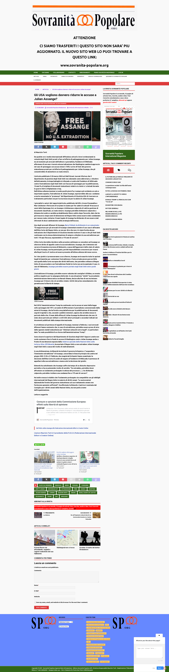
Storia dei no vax (113, 296)
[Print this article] (79, 147)
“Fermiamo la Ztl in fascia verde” (95, 650)
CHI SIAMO (45, 72)
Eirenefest (80, 76)
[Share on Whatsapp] (88, 147)
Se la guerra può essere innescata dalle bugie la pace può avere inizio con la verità (89, 466)
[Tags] (119, 170)
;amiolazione (91, 630)
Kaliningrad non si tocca (65, 548)
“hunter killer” (99, 653)
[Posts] (108, 170)
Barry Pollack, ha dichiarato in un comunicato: (82, 225)
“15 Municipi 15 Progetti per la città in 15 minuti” (99, 639)
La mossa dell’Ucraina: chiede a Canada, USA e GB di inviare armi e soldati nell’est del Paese (118, 247)
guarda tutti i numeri (109, 102)
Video (45, 76)
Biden (67, 485)
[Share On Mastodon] (96, 147)
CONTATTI (72, 72)
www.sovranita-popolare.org (84, 65)
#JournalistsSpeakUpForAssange (96, 622)
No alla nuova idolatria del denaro (119, 309)
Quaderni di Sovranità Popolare (116, 76)
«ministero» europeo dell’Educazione (96, 633)
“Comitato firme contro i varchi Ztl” (96, 644)
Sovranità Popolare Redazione (56, 107)
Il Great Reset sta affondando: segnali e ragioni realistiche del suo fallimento (43, 551)
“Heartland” (90, 653)
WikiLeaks (64, 496)
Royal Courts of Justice (87, 492)
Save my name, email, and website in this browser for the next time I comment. (62, 602)
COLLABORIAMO (58, 72)
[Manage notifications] (164, 668)
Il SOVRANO (37, 80)
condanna (84, 485)
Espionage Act (53, 489)
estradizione (66, 489)
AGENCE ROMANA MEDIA (113, 219)
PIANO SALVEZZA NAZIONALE (104, 72)
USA (56, 496)
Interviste (53, 76)
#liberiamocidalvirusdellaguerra (95, 624)
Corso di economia (67, 76)
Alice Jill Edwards (45, 485)
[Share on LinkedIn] (55, 147)
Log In (120, 72)
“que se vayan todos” (93, 661)
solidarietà (40, 496)
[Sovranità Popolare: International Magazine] (119, 128)
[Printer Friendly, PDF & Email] (39, 444)
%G (107, 624)
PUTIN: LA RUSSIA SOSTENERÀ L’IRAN (118, 191)
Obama (73, 492)
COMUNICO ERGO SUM (113, 182)
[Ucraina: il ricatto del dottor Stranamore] (89, 538)
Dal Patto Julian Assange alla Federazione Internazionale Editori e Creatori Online (62, 428)
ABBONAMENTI (85, 72)
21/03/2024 (40, 107)
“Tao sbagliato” (105, 661)
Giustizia (92, 489)
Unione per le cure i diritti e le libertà (120, 290)
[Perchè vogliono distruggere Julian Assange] (68, 460)
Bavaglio (58, 485)
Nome (36, 585)
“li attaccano (105, 656)
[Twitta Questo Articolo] (46, 147)
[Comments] (129, 170)
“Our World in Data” (92, 658)
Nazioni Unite (62, 492)
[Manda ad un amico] (71, 147)
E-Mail (36, 591)
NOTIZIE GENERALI (111, 208)
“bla (89, 641)
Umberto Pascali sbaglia (116, 339)
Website (37, 596)
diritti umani (40, 489)
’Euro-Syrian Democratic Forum (95, 636)
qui (75, 508)
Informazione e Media (82, 107)
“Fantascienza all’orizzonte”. (94, 647)
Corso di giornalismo (95, 76)
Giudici (83, 489)
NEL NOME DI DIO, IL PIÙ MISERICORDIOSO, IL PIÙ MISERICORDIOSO (113, 214)
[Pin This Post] (63, 147)
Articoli (36, 76)
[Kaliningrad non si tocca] (67, 538)
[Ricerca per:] (125, 83)
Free (75, 489)
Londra (52, 492)
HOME (36, 72)
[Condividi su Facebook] (38, 147)
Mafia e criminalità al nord (116, 260)
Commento (37, 570)
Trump (49, 496)
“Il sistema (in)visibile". (93, 656)
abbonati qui (122, 100)
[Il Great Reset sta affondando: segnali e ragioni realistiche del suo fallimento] (44, 538)
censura (75, 485)
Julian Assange (41, 492)
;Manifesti (99, 630)
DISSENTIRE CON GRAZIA (113, 205)
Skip (154, 668)
